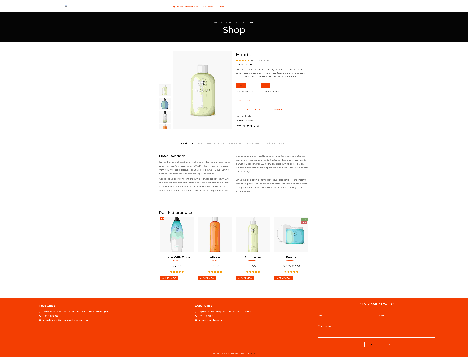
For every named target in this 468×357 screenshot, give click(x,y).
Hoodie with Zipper (177, 257)
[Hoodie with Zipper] (177, 234)
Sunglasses (253, 257)
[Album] (215, 234)
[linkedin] (254, 126)
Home (218, 22)
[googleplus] (251, 126)
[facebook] (244, 126)
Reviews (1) (235, 143)
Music (215, 261)
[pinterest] (258, 126)
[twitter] (247, 126)
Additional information (211, 143)
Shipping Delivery (276, 143)
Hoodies (232, 22)
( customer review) (259, 60)
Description (186, 143)
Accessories (253, 261)
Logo (265, 85)
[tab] (186, 143)
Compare (276, 109)
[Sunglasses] (253, 234)
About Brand (254, 143)
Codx (252, 353)
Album (215, 257)
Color (241, 85)
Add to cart (245, 101)
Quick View (170, 278)
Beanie (291, 257)
